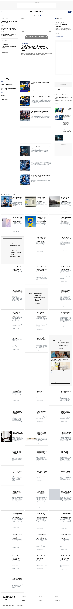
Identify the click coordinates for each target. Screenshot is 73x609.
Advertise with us (21, 605)
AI (40, 15)
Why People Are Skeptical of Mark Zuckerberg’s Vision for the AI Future (9, 23)
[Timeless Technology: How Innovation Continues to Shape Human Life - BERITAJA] (30, 393)
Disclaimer (40, 600)
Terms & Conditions (42, 599)
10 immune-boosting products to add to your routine (60, 370)
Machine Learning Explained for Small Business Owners (8, 35)
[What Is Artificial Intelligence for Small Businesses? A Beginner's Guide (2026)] (25, 180)
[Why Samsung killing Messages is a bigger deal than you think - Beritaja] (6, 393)
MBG (34, 15)
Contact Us (24, 599)
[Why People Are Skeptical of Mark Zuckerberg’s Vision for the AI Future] (36, 31)
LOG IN (70, 11)
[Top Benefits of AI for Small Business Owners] (25, 165)
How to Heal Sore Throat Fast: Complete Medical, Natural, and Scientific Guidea (59, 360)
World (15, 605)
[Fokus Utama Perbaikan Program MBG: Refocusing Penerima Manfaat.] (54, 316)
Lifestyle (18, 605)
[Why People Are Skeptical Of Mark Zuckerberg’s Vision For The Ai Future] (59, 131)
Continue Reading (59, 36)
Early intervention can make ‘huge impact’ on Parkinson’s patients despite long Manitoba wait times (60, 381)
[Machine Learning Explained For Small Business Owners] (59, 124)
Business (7, 605)
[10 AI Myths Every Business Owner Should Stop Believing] (25, 86)
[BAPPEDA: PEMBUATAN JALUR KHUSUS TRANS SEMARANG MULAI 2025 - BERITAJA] (54, 393)
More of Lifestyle (37, 303)
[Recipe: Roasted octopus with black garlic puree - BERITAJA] (6, 455)
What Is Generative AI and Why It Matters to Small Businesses (9, 44)
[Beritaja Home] (36, 11)
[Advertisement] (36, 5)
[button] (23, 31)
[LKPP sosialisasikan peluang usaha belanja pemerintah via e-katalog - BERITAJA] (6, 414)
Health (13, 605)
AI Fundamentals (5, 52)
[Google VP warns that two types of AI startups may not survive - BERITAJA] (6, 474)
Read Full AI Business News (26, 56)
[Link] (3, 599)
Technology (10, 605)
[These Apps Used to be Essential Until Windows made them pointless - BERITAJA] (6, 560)
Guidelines (24, 601)
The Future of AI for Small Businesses (8, 49)
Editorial (23, 600)
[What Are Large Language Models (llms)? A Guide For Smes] (59, 138)
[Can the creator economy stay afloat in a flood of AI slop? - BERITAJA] (30, 436)
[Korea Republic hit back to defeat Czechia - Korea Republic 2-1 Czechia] (54, 271)
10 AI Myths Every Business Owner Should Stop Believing (63, 24)
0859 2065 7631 (57, 600)
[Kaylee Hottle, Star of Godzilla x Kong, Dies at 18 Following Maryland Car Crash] (54, 241)
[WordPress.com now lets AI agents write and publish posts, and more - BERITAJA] (30, 414)
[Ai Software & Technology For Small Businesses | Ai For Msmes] (59, 117)
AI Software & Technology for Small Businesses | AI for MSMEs (8, 29)
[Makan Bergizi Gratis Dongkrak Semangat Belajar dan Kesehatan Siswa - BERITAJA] (30, 494)
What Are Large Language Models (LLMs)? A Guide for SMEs (35, 48)
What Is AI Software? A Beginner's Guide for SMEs (9, 47)
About (23, 597)
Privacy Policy (41, 597)
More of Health (61, 348)
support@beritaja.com (58, 599)
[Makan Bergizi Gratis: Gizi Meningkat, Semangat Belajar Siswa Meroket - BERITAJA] (6, 494)
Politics (4, 605)
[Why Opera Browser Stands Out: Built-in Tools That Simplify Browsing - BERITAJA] (30, 560)
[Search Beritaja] (66, 12)
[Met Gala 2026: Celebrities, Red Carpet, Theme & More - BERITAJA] (6, 340)
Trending (38, 15)
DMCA (40, 601)
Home (32, 15)
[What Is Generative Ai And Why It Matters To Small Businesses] (59, 110)
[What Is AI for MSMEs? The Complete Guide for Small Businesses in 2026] (6, 201)
